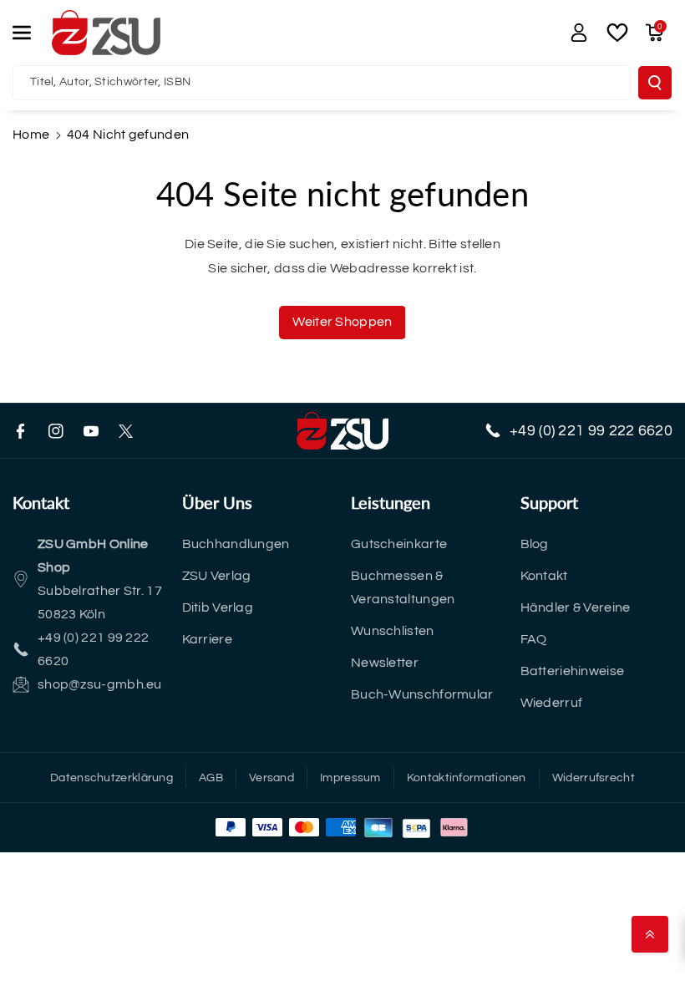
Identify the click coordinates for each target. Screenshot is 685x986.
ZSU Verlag (216, 575)
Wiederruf (551, 702)
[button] (31, 32)
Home (31, 134)
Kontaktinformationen (466, 778)
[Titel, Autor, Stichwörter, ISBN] (655, 82)
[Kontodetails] (579, 32)
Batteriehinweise (572, 671)
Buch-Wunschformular (422, 694)
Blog (534, 544)
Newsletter (385, 662)
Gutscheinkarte (399, 544)
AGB (211, 778)
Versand (271, 778)
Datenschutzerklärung (111, 778)
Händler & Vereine (575, 607)
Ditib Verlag (218, 607)
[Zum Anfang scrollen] (650, 934)
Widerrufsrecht (593, 778)
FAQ (533, 639)
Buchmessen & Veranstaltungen (403, 587)
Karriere (207, 639)
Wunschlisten (392, 631)
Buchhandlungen (236, 544)
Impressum (350, 778)
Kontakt (544, 575)
